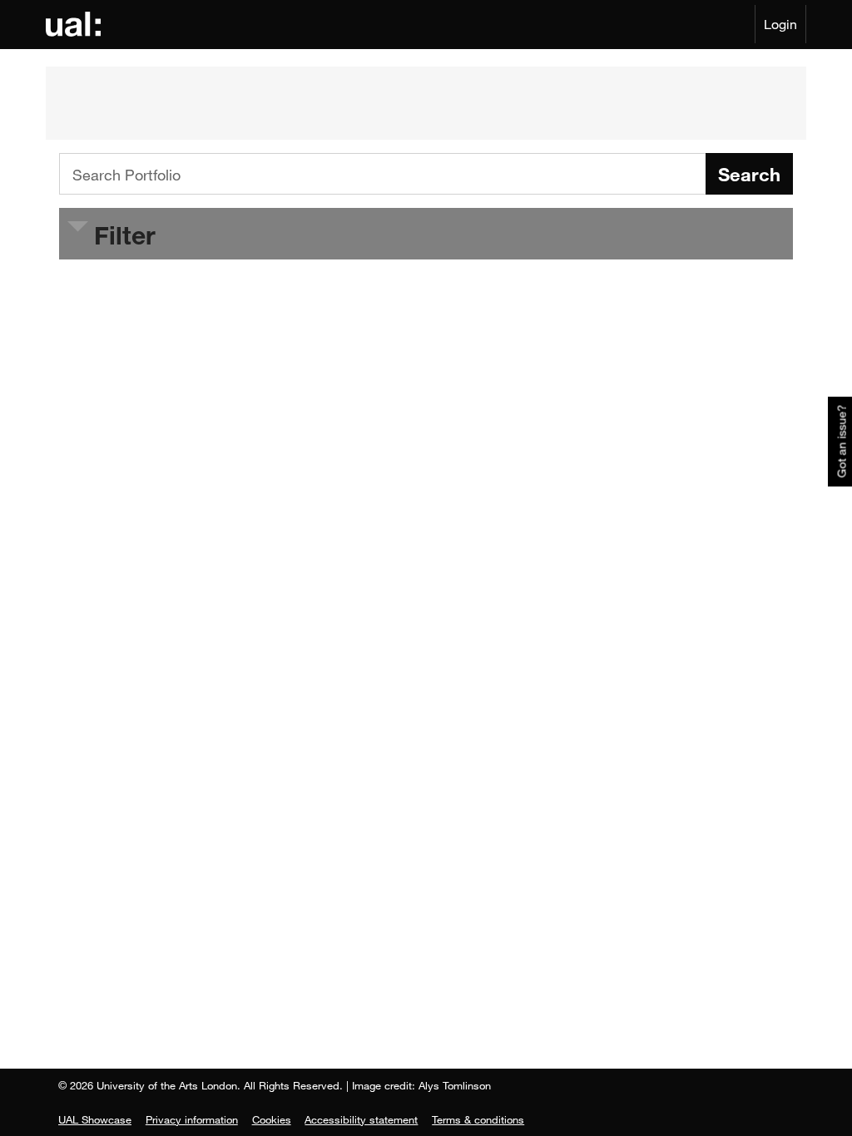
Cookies (271, 1119)
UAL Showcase (94, 1119)
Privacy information (192, 1119)
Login (780, 24)
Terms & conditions (478, 1119)
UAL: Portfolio (76, 24)
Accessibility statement (361, 1119)
